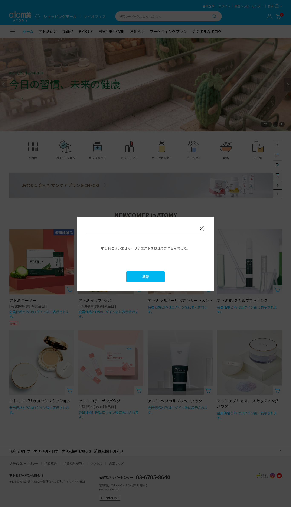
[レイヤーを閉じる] (201, 228)
